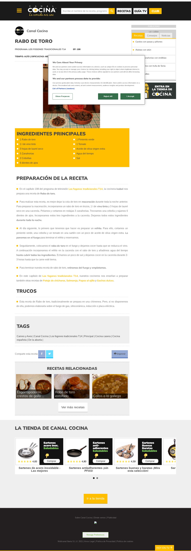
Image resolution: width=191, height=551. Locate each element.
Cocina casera (103, 336)
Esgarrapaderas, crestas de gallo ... (30, 394)
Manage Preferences (95, 535)
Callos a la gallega (107, 396)
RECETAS (124, 11)
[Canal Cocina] (35, 34)
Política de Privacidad (105, 541)
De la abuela (35, 340)
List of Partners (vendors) (64, 88)
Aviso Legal (89, 541)
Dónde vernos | (100, 518)
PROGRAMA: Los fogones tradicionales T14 (40, 49)
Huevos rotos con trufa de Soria (150, 66)
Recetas (138, 35)
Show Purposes (63, 96)
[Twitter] (49, 354)
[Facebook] (41, 354)
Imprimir (120, 354)
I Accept (130, 96)
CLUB (155, 11)
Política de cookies (125, 541)
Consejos (152, 35)
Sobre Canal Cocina (83, 518)
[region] (96, 79)
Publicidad (111, 518)
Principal (88, 336)
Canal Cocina (41, 336)
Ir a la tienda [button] (95, 498)
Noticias (166, 35)
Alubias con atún (143, 50)
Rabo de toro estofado (65, 394)
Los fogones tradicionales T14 (60, 275)
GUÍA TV (140, 11)
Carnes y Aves (24, 336)
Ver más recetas (73, 407)
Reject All (108, 96)
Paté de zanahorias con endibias (150, 58)
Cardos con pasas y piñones (148, 41)
